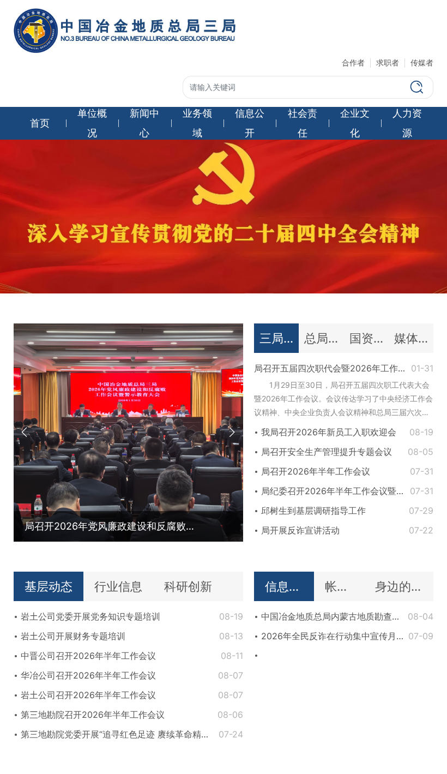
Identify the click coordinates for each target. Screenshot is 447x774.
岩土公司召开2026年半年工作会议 (88, 694)
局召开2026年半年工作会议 (315, 471)
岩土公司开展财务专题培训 (73, 636)
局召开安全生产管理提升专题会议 (326, 451)
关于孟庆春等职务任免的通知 (317, 714)
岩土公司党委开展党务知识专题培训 (90, 616)
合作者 (353, 62)
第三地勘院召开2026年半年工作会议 (93, 714)
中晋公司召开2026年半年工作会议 (88, 655)
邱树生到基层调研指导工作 (313, 510)
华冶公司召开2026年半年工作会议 (88, 675)
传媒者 (421, 62)
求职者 (387, 62)
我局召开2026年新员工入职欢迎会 (328, 432)
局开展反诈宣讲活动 (300, 530)
